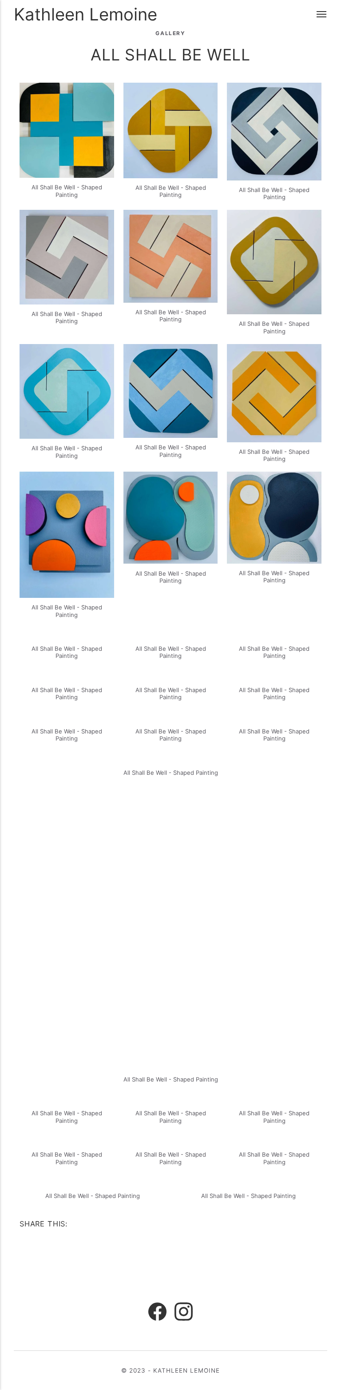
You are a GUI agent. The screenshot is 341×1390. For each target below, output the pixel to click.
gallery (170, 33)
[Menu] (322, 14)
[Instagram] (183, 1313)
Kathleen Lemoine (85, 14)
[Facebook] (157, 1313)
